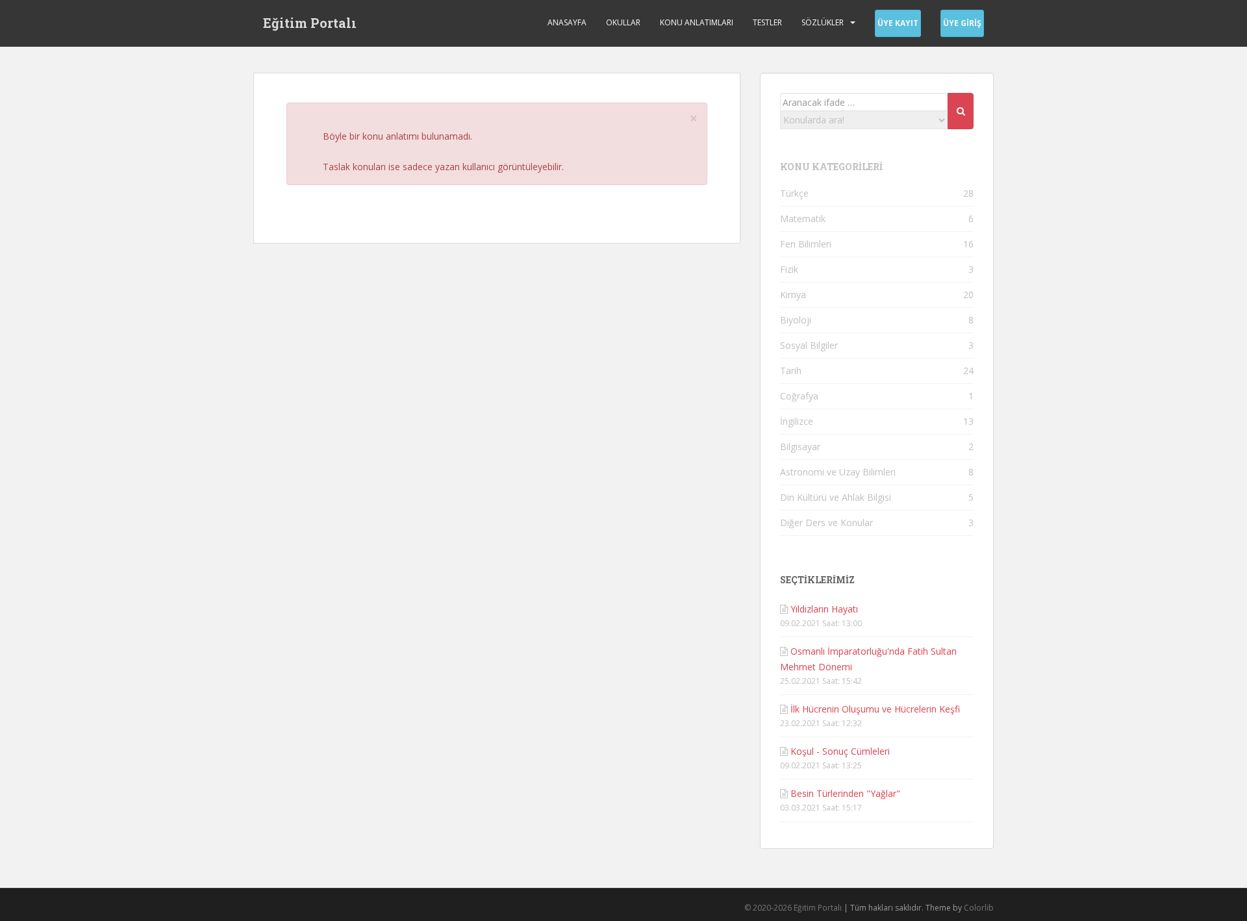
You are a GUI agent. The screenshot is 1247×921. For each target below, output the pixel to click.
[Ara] (961, 111)
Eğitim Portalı (310, 22)
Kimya (793, 294)
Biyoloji (795, 320)
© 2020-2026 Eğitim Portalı (793, 907)
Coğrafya (799, 396)
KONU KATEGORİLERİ (831, 166)
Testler (767, 22)
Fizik (789, 269)
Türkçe (794, 193)
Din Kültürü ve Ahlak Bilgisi (835, 497)
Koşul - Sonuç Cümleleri (840, 751)
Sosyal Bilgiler (809, 345)
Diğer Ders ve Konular (826, 522)
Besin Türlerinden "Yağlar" (845, 793)
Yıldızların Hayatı (824, 609)
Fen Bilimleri (805, 244)
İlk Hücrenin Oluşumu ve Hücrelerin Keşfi (875, 709)
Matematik (802, 218)
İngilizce (796, 421)
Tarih (790, 370)
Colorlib (979, 907)
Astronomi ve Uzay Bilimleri (838, 472)
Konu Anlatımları (696, 22)
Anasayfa (567, 22)
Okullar (623, 22)
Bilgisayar (800, 446)
